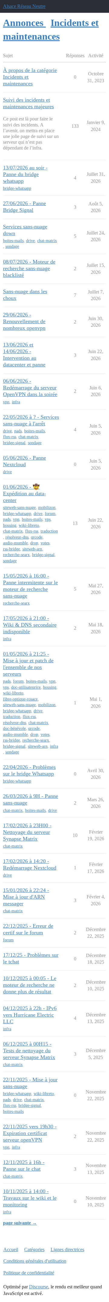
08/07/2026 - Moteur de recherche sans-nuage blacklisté (29, 268)
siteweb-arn (32, 549)
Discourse (38, 1286)
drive (30, 240)
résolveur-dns (16, 537)
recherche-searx (16, 555)
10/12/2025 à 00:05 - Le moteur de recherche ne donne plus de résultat (29, 985)
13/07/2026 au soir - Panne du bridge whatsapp (25, 174)
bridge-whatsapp (17, 188)
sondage (12, 246)
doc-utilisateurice (26, 687)
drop (34, 543)
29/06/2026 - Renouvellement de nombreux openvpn (24, 321)
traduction (49, 531)
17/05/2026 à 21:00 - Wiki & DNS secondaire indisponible (30, 625)
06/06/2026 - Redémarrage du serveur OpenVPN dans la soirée (30, 387)
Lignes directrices (67, 1249)
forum (50, 513)
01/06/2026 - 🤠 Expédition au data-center (24, 493)
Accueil (10, 1249)
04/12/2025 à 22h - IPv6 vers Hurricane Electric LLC (30, 1015)
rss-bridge (11, 549)
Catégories (34, 1249)
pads (18, 431)
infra (16, 402)
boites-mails (13, 240)
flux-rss (9, 437)
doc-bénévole (14, 728)
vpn (6, 402)
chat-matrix (47, 240)
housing (9, 525)
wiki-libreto (29, 525)
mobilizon (46, 507)
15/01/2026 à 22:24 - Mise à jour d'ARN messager (26, 897)
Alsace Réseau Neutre (24, 6)
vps (48, 519)
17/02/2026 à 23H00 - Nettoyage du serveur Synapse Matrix (27, 832)
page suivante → (20, 1222)
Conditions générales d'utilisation (34, 1261)
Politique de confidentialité (28, 1272)
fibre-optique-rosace (20, 699)
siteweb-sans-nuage (19, 507)
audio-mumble (15, 543)
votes (45, 543)
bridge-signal (14, 443)
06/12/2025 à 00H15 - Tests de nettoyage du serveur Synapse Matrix (29, 1050)
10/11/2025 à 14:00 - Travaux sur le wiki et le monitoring (30, 1198)
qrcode (36, 537)
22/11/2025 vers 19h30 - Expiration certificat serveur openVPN (30, 1133)
